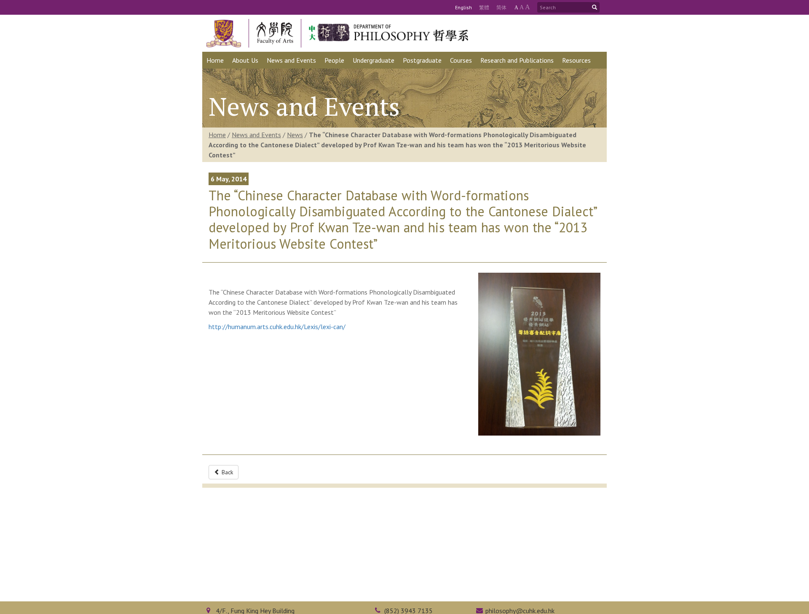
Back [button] (226, 472)
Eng (463, 7)
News (295, 134)
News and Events (256, 134)
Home (217, 134)
